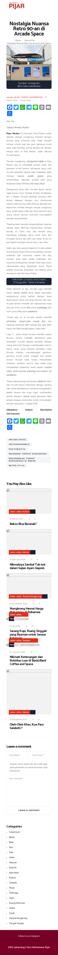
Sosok (12, 913)
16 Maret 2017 (16, 518)
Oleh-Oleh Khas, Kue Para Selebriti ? (27, 726)
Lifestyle (13, 883)
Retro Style (17, 465)
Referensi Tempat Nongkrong (28, 454)
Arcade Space (17, 439)
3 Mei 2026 (15, 626)
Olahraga (13, 893)
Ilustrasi (12, 868)
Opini (11, 898)
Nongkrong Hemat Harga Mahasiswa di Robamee (26, 610)
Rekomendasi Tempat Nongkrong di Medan (22, 459)
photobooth (17, 449)
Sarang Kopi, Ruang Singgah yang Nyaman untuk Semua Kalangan (28, 634)
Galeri (12, 857)
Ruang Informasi (17, 903)
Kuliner (26, 511)
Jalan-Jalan (13, 97)
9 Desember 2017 (18, 719)
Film (11, 847)
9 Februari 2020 (17, 559)
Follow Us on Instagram (29, 936)
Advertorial (14, 832)
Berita (12, 837)
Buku (11, 842)
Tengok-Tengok (16, 923)
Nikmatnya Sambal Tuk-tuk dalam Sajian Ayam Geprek (27, 566)
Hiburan (13, 863)
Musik (12, 888)
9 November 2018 (18, 603)
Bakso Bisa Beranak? (23, 524)
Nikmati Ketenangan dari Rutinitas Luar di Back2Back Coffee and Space (28, 660)
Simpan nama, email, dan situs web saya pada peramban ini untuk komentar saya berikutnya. (29, 767)
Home (18, 40)
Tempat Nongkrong (32, 97)
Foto (11, 852)
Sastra (12, 908)
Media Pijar (25, 100)
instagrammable (19, 444)
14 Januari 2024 (17, 652)
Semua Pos (29, 40)
